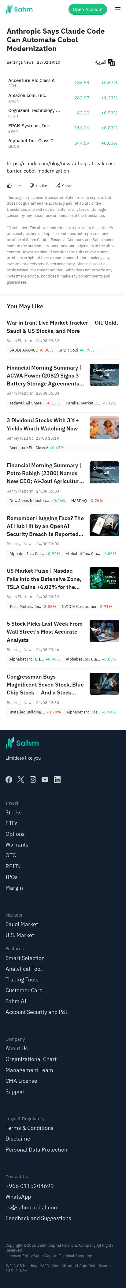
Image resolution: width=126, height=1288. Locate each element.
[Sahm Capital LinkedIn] (57, 779)
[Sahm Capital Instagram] (33, 779)
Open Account (88, 9)
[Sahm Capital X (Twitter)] (20, 779)
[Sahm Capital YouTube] (45, 779)
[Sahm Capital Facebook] (9, 779)
